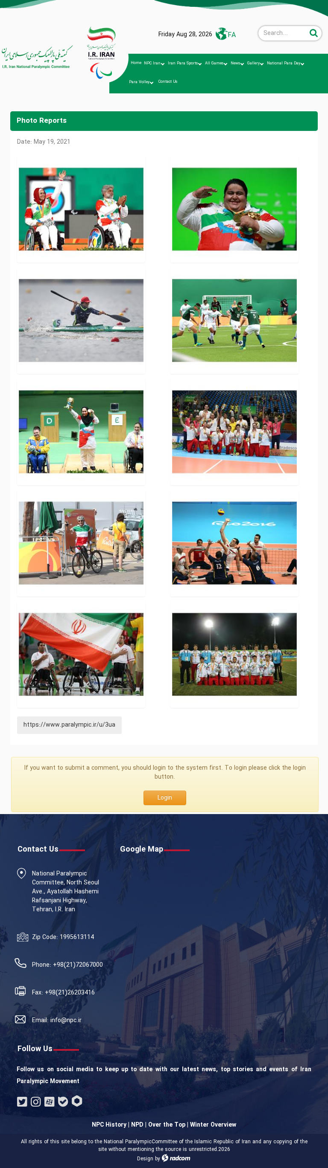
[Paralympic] (34, 57)
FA (232, 35)
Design (145, 1159)
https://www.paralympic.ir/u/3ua (69, 725)
